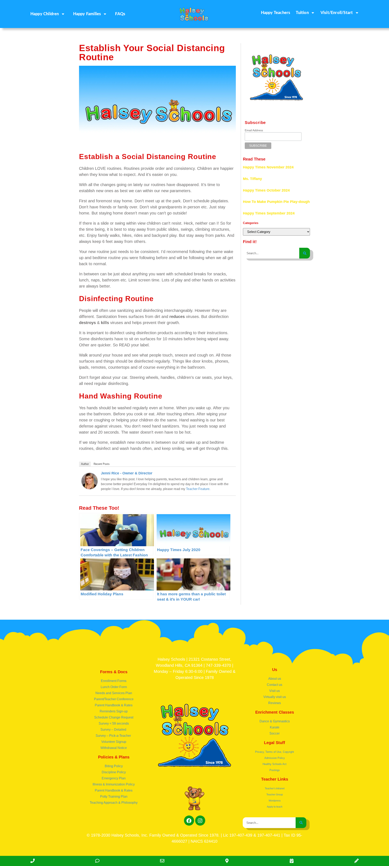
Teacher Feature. (198, 489)
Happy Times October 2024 (266, 190)
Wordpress (275, 800)
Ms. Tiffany (252, 179)
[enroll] (356, 861)
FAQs (120, 14)
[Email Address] (162, 861)
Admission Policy (274, 757)
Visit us (274, 691)
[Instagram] (200, 820)
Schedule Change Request (113, 717)
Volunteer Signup (113, 741)
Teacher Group (274, 794)
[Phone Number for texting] (97, 861)
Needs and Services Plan (113, 693)
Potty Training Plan (113, 796)
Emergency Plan (114, 778)
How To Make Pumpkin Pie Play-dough (276, 202)
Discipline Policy (114, 772)
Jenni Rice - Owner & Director (126, 473)
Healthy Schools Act (274, 764)
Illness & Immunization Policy (114, 784)
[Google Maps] (226, 861)
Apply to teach (274, 806)
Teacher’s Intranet (274, 788)
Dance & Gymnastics (275, 721)
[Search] (304, 253)
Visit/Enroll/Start (337, 13)
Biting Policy (114, 766)
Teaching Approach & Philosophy (114, 802)
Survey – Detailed (113, 729)
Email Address (254, 130)
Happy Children (44, 14)
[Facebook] (189, 820)
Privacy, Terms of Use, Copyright (274, 751)
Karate (274, 727)
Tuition (302, 13)
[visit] (291, 861)
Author (85, 463)
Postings (274, 770)
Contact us (274, 684)
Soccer (274, 733)
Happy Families (87, 14)
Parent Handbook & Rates (114, 705)
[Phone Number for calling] (32, 861)
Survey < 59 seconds (114, 723)
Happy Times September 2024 (269, 213)
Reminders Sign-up (114, 711)
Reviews (274, 703)
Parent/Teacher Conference (114, 699)
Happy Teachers (275, 13)
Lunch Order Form (114, 687)
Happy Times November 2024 (268, 167)
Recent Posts (102, 463)
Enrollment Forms (113, 681)
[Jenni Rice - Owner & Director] (89, 488)
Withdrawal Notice (113, 748)
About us (274, 678)
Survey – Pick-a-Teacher (114, 735)
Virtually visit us (274, 697)
